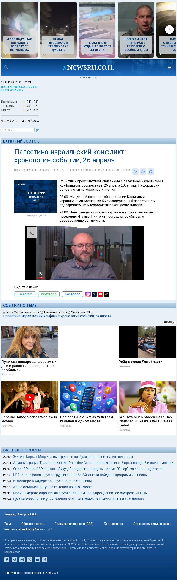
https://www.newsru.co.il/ (23, 312)
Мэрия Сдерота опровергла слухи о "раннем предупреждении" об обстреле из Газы (80, 493)
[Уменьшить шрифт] (135, 171)
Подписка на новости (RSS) (74, 523)
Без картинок (113, 523)
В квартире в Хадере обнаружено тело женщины (52, 481)
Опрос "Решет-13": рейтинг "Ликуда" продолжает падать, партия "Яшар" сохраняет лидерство (88, 469)
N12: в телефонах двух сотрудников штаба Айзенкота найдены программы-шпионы (80, 475)
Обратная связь (32, 523)
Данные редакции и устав (152, 523)
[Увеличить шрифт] (143, 171)
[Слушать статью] (155, 171)
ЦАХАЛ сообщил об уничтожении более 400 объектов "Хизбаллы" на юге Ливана (78, 499)
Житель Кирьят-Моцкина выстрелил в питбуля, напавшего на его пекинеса (73, 457)
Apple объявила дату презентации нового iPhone (52, 487)
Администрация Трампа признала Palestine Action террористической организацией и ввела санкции (93, 463)
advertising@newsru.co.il (35, 529)
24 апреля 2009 (82, 312)
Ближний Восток (21, 141)
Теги (7, 523)
